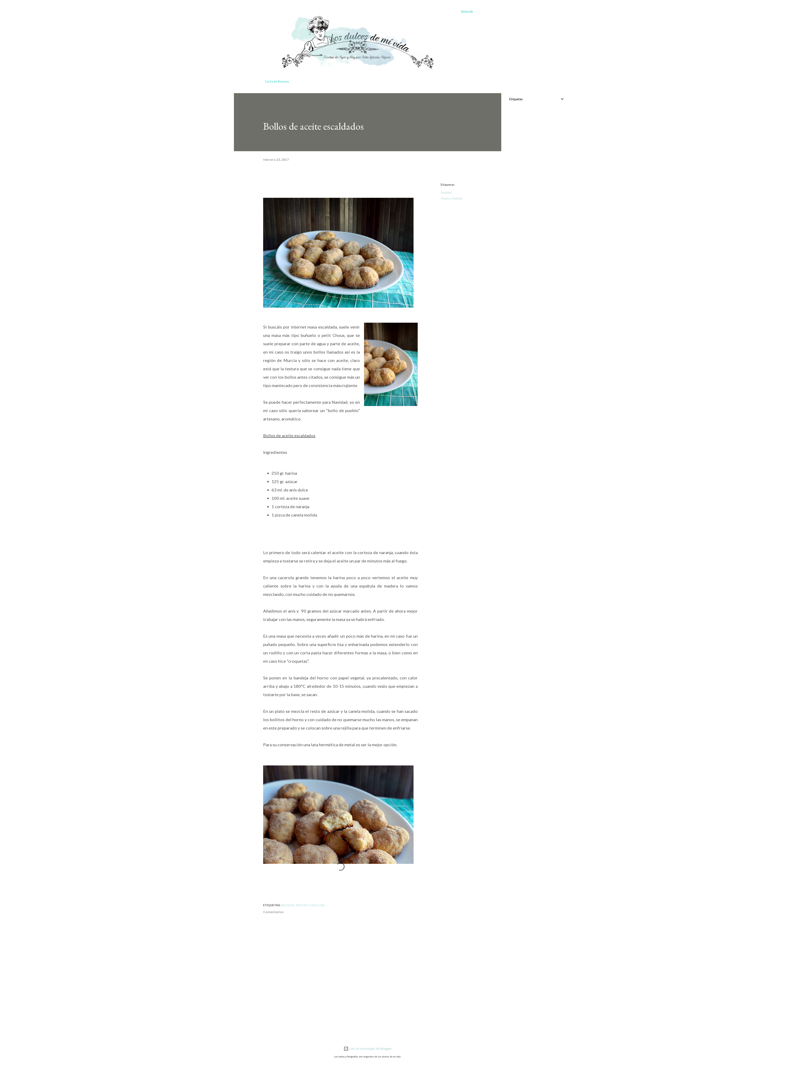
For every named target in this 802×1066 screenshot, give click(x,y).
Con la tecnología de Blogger (370, 1049)
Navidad (446, 192)
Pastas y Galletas (451, 198)
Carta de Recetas (277, 81)
